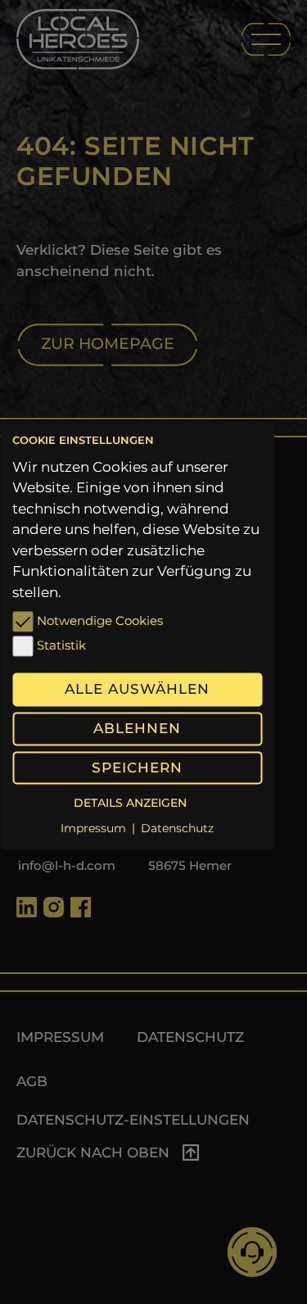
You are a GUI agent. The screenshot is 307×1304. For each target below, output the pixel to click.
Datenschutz (177, 828)
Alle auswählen (137, 689)
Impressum (93, 828)
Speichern (137, 767)
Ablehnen (137, 729)
